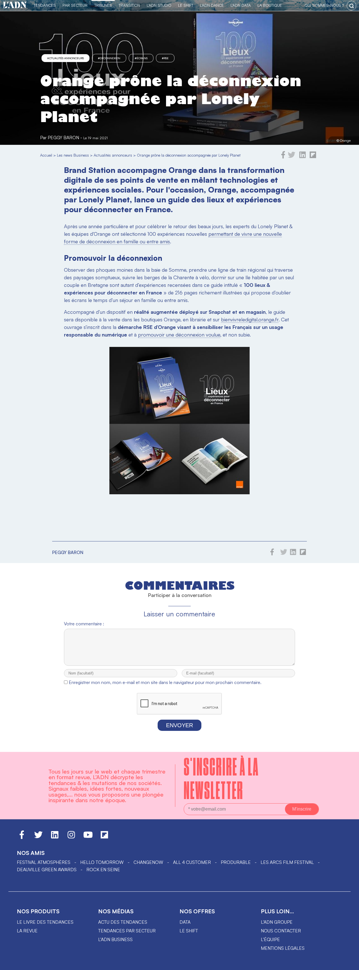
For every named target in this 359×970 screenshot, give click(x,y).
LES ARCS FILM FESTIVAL (287, 862)
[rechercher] (351, 5)
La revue (27, 931)
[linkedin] (302, 157)
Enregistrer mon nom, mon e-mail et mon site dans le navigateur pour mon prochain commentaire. (165, 682)
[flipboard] (313, 157)
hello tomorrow (102, 862)
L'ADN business (115, 939)
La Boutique (269, 5)
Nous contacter (281, 931)
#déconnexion (109, 58)
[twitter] (291, 157)
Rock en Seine (103, 869)
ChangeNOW (148, 862)
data (185, 922)
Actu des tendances (122, 922)
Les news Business (73, 155)
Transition (129, 5)
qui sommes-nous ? (324, 5)
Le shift (189, 931)
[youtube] (88, 837)
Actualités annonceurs (65, 58)
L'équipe (270, 939)
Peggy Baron (63, 137)
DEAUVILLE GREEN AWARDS (47, 869)
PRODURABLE (236, 862)
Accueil (46, 155)
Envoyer (179, 725)
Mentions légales (283, 948)
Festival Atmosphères (43, 862)
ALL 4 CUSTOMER (192, 862)
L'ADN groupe (277, 922)
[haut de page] (349, 963)
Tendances (45, 5)
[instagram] (71, 837)
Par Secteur (75, 5)
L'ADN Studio (159, 5)
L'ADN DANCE (212, 5)
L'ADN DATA (241, 5)
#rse (165, 58)
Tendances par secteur (127, 931)
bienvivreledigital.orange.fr (250, 319)
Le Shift (185, 5)
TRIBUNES (103, 5)
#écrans (141, 58)
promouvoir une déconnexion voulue (179, 334)
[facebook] (283, 157)
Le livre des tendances (45, 922)
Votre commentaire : (84, 623)
